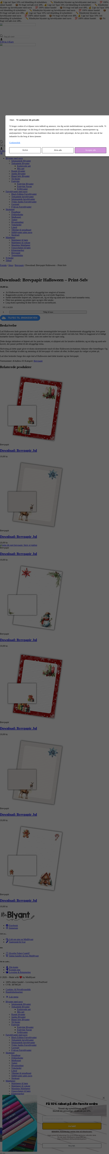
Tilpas (25, 150)
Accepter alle (90, 150)
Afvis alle (58, 150)
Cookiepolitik (14, 143)
